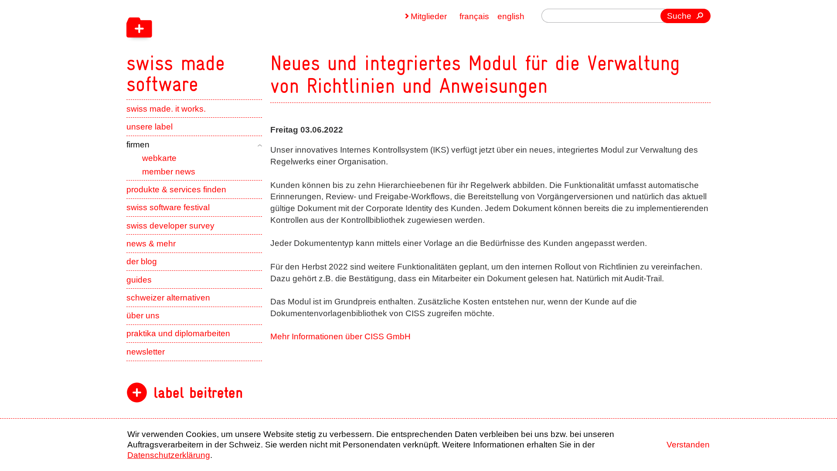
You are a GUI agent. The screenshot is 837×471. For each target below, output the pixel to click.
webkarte (159, 158)
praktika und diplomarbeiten (178, 333)
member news (168, 171)
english (510, 16)
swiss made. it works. (166, 108)
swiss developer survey (170, 225)
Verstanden (688, 444)
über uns (143, 315)
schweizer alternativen (168, 297)
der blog (141, 261)
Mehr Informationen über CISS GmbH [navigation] (340, 336)
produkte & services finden (176, 189)
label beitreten (198, 392)
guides (139, 279)
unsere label (149, 126)
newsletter (145, 351)
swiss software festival (168, 207)
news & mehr (151, 243)
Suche (679, 15)
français (474, 16)
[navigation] (231, 47)
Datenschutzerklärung (168, 455)
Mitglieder (429, 16)
